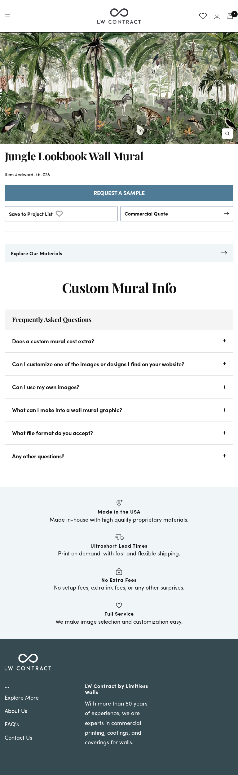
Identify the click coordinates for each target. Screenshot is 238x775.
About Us (16, 711)
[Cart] (230, 16)
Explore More (22, 697)
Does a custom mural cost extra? (53, 341)
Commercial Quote (146, 213)
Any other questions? (38, 456)
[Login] (217, 16)
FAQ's (12, 724)
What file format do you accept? (52, 433)
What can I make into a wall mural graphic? (67, 410)
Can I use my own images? (45, 387)
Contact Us (18, 737)
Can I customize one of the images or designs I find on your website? (98, 364)
